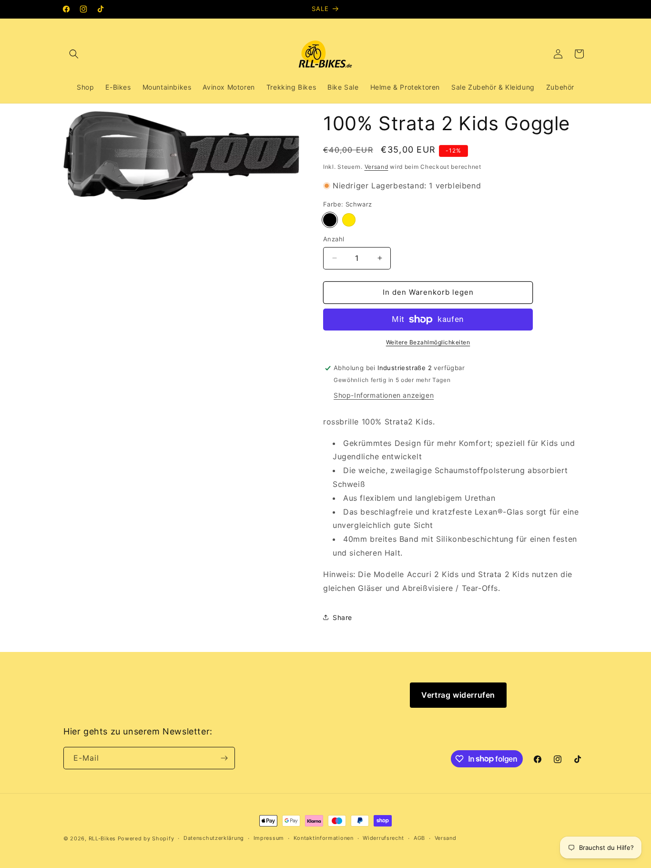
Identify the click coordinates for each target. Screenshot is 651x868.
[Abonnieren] (224, 758)
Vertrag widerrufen (458, 695)
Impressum (269, 838)
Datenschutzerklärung (213, 838)
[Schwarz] (329, 220)
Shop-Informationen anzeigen (384, 395)
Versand (376, 166)
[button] (73, 53)
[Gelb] (349, 220)
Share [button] (342, 617)
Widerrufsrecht (383, 838)
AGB (419, 838)
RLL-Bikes (102, 838)
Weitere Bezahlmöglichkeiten (428, 342)
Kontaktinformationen (324, 838)
